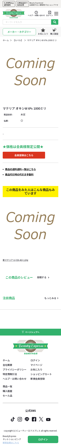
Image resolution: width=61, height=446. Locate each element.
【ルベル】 (18, 40)
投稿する (41, 277)
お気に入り (36, 369)
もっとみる (50, 298)
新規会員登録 (37, 378)
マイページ (36, 365)
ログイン (35, 360)
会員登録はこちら (23, 155)
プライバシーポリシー (14, 369)
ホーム (6, 40)
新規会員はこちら (11, 442)
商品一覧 (7, 386)
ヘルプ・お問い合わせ (14, 378)
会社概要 (7, 365)
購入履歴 (7, 391)
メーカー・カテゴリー (19, 31)
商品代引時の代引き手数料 (19, 174)
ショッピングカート (41, 374)
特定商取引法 (10, 374)
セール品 (7, 395)
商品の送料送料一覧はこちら (20, 169)
